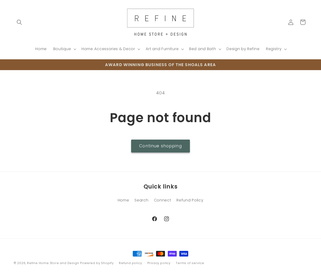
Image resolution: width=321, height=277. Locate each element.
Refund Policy (189, 200)
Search (141, 200)
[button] (20, 22)
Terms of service (190, 263)
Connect (162, 200)
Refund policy (130, 263)
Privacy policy (159, 263)
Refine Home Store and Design (53, 263)
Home (123, 200)
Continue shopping (160, 146)
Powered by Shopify (97, 263)
